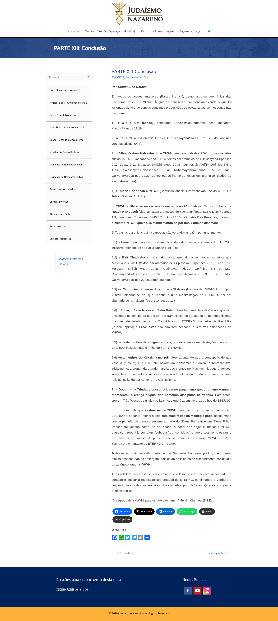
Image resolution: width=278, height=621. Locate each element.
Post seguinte (217, 553)
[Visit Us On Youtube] (197, 590)
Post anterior (125, 553)
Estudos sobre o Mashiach (64, 189)
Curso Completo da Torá (63, 115)
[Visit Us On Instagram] (207, 590)
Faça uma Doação (191, 31)
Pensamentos (57, 226)
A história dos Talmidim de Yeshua (68, 102)
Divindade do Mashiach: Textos (66, 176)
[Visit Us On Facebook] (187, 590)
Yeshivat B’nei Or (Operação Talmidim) (110, 31)
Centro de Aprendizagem (157, 31)
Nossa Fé (73, 31)
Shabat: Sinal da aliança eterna (66, 139)
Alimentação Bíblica (61, 214)
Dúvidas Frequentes (60, 238)
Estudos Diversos (59, 201)
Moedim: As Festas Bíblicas (64, 152)
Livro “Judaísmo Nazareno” (65, 90)
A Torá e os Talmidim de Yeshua (67, 127)
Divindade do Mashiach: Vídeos (66, 164)
